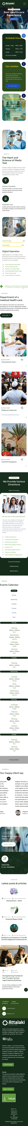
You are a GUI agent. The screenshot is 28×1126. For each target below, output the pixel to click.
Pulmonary (14, 608)
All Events (14, 590)
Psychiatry (14, 612)
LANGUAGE (14, 1118)
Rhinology (14, 595)
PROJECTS (14, 1112)
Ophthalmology (14, 599)
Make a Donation (8, 1089)
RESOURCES (14, 1114)
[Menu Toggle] (24, 3)
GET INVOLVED (14, 1117)
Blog (14, 1115)
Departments (14, 1111)
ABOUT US (13, 1109)
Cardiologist (14, 604)
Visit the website (8, 1064)
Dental (14, 617)
